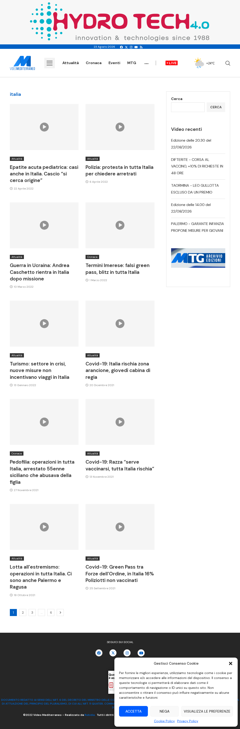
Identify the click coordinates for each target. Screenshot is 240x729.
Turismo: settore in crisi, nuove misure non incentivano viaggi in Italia (39, 370)
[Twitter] (126, 47)
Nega (164, 711)
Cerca (176, 98)
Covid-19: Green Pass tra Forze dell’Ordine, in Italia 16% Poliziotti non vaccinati (120, 574)
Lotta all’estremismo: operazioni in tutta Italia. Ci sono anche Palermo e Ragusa (41, 577)
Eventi (114, 62)
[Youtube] (136, 47)
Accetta (133, 711)
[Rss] (141, 47)
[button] (230, 663)
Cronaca (93, 62)
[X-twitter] (112, 652)
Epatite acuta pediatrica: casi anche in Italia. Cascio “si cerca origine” (44, 174)
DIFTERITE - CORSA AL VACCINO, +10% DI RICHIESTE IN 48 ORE (197, 166)
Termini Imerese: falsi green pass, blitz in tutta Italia (118, 268)
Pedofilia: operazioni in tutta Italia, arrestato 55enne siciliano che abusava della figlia (42, 472)
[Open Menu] (49, 63)
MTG (131, 62)
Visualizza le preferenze (207, 711)
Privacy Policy (187, 721)
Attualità (70, 62)
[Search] (227, 63)
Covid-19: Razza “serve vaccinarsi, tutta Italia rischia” (120, 465)
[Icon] (44, 127)
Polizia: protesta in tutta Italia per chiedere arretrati (120, 170)
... (146, 61)
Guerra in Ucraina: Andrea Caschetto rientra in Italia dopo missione (39, 272)
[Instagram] (131, 47)
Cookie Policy (164, 721)
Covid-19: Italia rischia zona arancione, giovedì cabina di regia (118, 370)
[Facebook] (121, 47)
